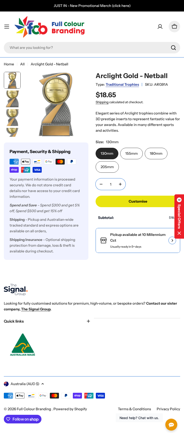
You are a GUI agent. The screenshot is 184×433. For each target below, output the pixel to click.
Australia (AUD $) (25, 384)
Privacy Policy (168, 409)
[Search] (173, 48)
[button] (179, 216)
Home (9, 64)
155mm (131, 153)
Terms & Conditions (134, 409)
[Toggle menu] (7, 26)
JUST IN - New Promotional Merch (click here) (92, 5)
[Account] (160, 26)
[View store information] (172, 240)
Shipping (102, 102)
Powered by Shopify (70, 409)
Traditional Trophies (122, 84)
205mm (107, 167)
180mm (156, 153)
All (22, 64)
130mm (107, 153)
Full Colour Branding (34, 409)
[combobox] (92, 47)
